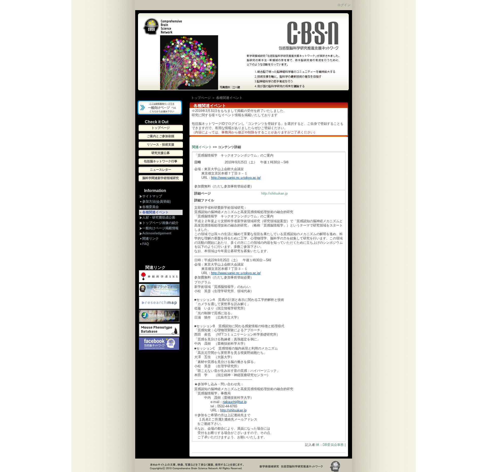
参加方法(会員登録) (156, 201)
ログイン (344, 5)
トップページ (201, 98)
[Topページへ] (243, 89)
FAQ (145, 244)
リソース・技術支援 (160, 144)
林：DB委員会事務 (330, 445)
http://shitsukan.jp (274, 193)
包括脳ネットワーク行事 (160, 161)
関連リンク (150, 238)
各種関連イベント (155, 212)
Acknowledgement (156, 233)
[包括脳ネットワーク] (159, 349)
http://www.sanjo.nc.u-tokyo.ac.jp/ (236, 178)
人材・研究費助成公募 (158, 217)
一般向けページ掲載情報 (160, 228)
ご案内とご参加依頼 (160, 136)
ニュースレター (160, 169)
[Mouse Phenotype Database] (159, 336)
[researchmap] (159, 308)
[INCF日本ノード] (159, 322)
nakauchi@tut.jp (235, 402)
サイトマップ (152, 196)
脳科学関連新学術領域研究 (160, 178)
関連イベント (202, 147)
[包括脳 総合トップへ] (159, 114)
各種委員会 (150, 207)
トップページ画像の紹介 (160, 223)
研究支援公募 (160, 153)
